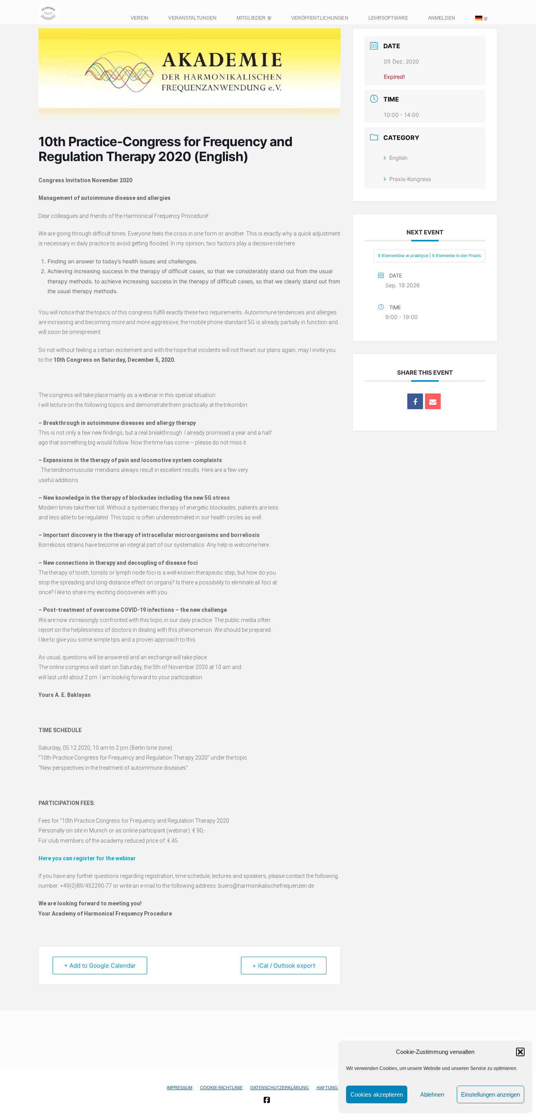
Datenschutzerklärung (279, 1087)
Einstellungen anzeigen (490, 1094)
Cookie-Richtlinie (221, 1087)
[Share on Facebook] (415, 401)
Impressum (179, 1087)
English (398, 157)
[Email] (433, 401)
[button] (520, 1052)
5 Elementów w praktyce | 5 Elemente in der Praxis (429, 255)
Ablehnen (432, 1094)
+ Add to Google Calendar (100, 965)
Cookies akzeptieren (376, 1094)
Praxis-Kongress (410, 179)
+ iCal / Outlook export (283, 965)
